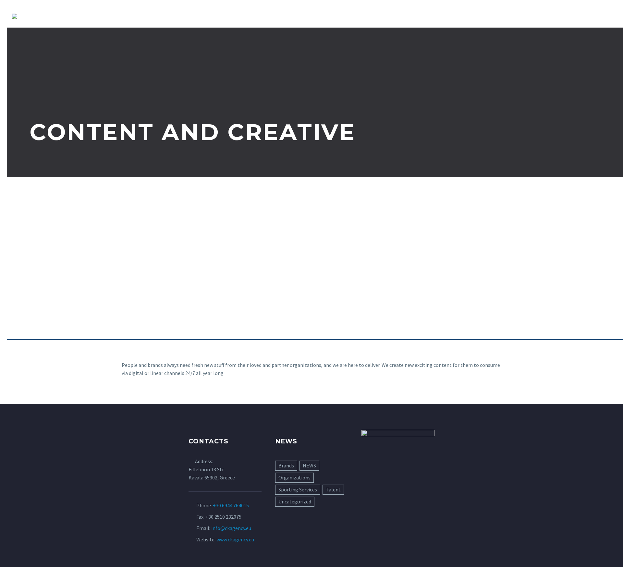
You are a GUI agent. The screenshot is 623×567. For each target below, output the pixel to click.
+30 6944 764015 (231, 505)
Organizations (294, 477)
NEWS (309, 465)
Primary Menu (605, 16)
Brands (286, 465)
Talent (333, 489)
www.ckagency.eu (235, 539)
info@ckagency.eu (231, 528)
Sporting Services (297, 489)
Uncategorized (294, 501)
